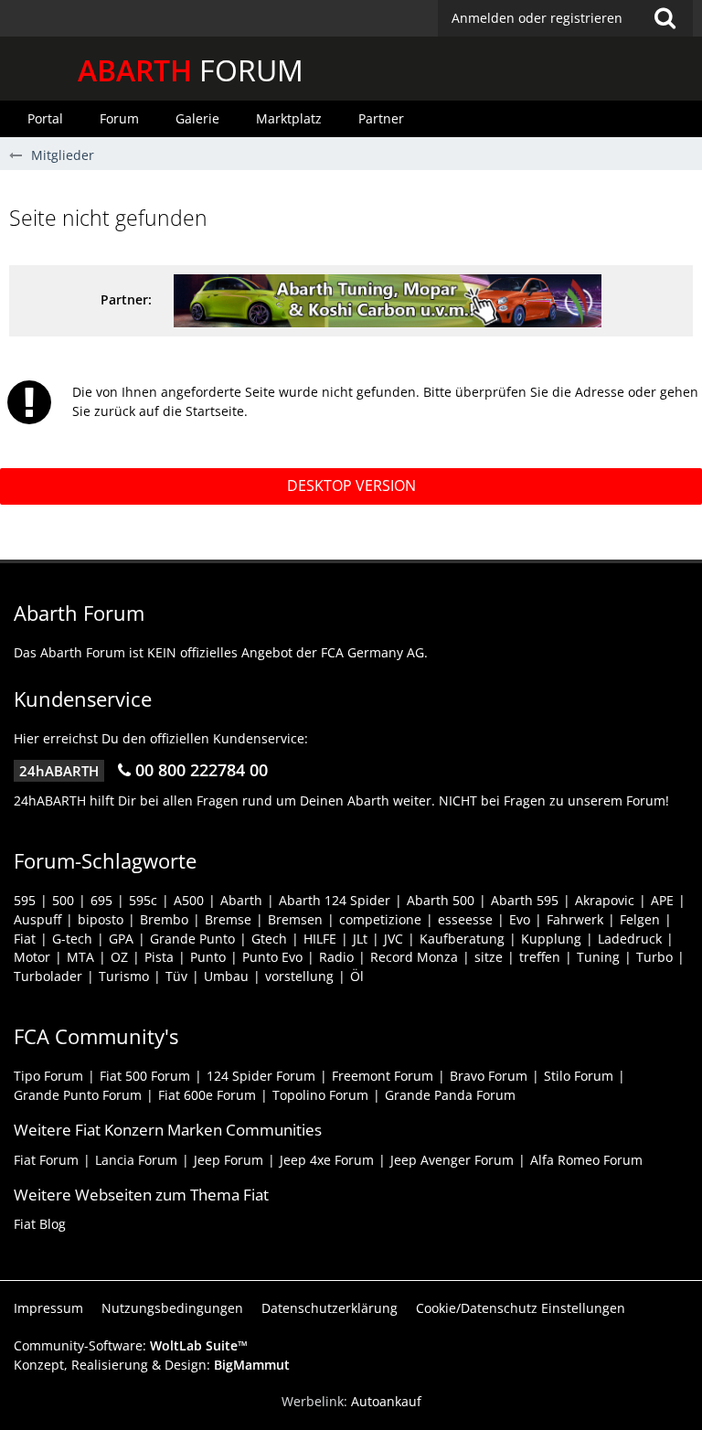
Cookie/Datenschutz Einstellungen (520, 1308)
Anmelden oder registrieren (537, 18)
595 (25, 900)
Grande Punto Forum (78, 1095)
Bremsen (295, 919)
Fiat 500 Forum (145, 1075)
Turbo (654, 957)
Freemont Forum (382, 1075)
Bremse (228, 919)
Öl (357, 976)
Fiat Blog (40, 1224)
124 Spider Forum (261, 1075)
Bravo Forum (488, 1075)
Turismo (124, 976)
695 (101, 900)
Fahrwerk (575, 919)
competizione (380, 919)
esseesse (465, 919)
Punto (208, 957)
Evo (519, 919)
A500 (189, 900)
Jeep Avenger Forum (452, 1160)
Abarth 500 (440, 900)
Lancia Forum (136, 1160)
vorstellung (299, 976)
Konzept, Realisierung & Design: (152, 1364)
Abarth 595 (524, 900)
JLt (360, 938)
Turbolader (48, 976)
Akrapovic (604, 900)
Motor (32, 957)
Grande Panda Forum (450, 1095)
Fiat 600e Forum (207, 1095)
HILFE (319, 938)
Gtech (269, 938)
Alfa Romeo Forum (586, 1160)
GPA (121, 938)
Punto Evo (272, 957)
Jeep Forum (228, 1160)
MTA (80, 957)
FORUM (190, 70)
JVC (393, 938)
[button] (565, 18)
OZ (119, 957)
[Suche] (664, 18)
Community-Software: (131, 1345)
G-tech (72, 938)
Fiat (25, 938)
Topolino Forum (320, 1095)
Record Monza (414, 957)
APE (662, 900)
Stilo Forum (578, 1075)
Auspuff (37, 919)
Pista (159, 957)
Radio (336, 957)
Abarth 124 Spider (334, 900)
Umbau (226, 976)
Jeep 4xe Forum (327, 1160)
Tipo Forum (48, 1075)
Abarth (241, 900)
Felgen (640, 919)
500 (63, 900)
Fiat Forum (46, 1160)
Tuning (598, 957)
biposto (100, 919)
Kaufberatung (462, 938)
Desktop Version (351, 485)
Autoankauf (386, 1401)
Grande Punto (192, 938)
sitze (488, 957)
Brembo (164, 919)
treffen (539, 957)
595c (143, 900)
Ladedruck (630, 938)
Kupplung (551, 938)
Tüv (176, 976)
